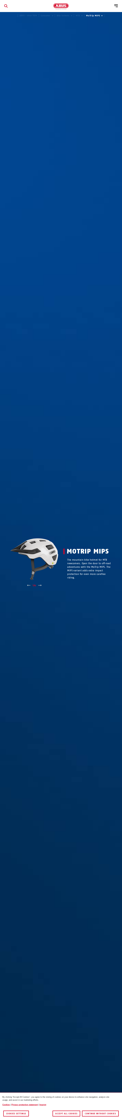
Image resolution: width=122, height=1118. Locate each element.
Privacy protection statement (24, 1105)
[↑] (28, 585)
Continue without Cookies (100, 1113)
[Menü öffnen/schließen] (116, 6)
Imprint (42, 1105)
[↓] (40, 585)
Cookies (6, 1105)
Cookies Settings (16, 1113)
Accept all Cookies (66, 1113)
